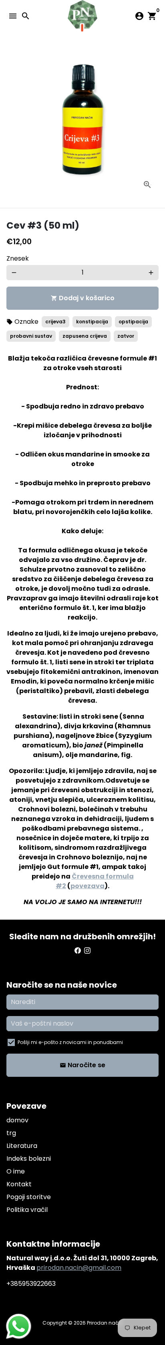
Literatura (21, 1145)
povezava (87, 886)
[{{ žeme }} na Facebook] (77, 950)
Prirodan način (105, 1322)
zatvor (125, 336)
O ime (15, 1171)
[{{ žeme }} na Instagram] (87, 950)
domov (17, 1120)
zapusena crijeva (84, 336)
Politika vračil (27, 1209)
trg (11, 1133)
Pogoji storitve (28, 1197)
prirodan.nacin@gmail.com (78, 1267)
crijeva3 (55, 321)
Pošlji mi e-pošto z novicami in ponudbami (70, 1042)
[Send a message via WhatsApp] (18, 1326)
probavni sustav (31, 336)
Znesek (17, 258)
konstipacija (92, 321)
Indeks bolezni (28, 1158)
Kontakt (19, 1184)
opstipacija (133, 321)
